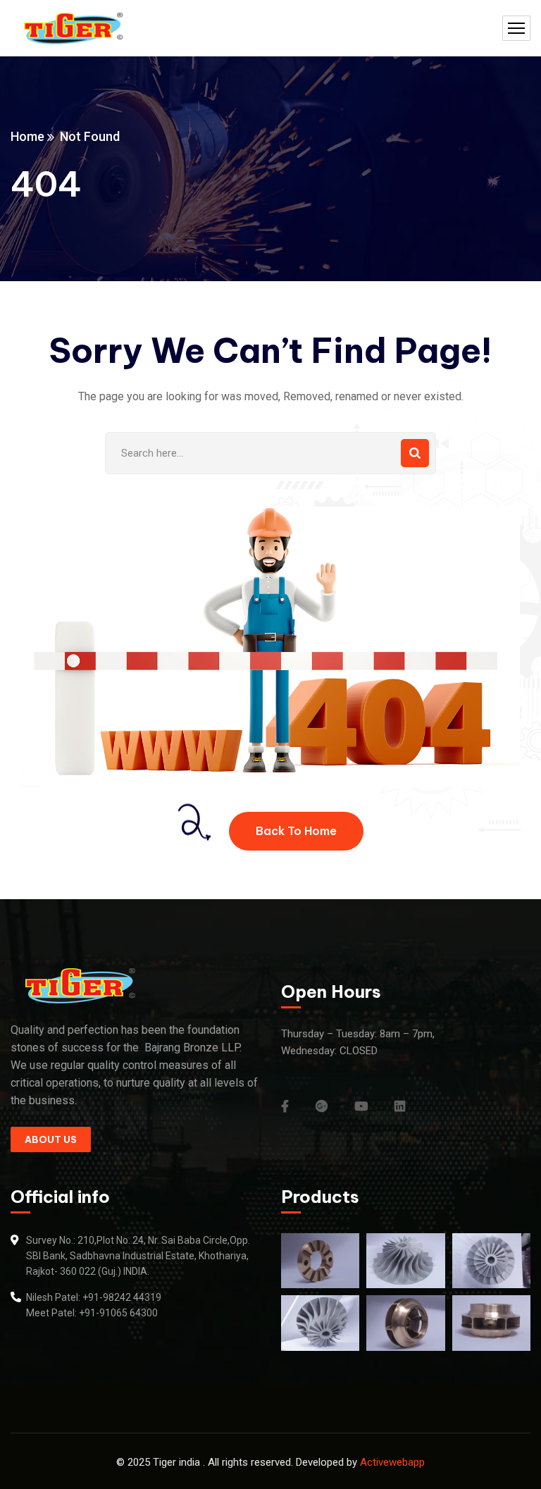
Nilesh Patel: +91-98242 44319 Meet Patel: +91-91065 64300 (93, 1305)
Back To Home (296, 831)
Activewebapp (392, 1462)
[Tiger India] (74, 28)
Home (27, 136)
